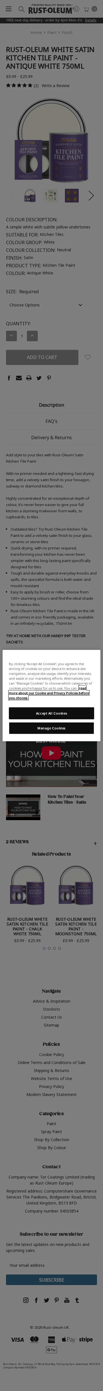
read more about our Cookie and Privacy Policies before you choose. (49, 693)
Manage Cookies (51, 728)
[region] (51, 695)
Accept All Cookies (51, 713)
